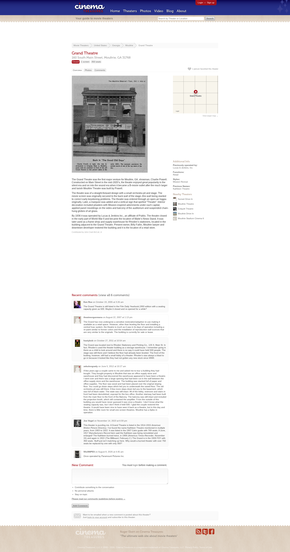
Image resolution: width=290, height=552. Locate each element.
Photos (145, 11)
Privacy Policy (191, 547)
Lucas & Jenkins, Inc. (183, 168)
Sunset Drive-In (185, 199)
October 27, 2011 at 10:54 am (111, 340)
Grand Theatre (146, 45)
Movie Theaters (81, 45)
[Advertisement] (145, 33)
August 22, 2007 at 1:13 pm (119, 317)
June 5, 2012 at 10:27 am (113, 366)
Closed (75, 61)
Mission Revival (180, 182)
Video (158, 11)
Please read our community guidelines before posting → (98, 499)
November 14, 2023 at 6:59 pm (112, 421)
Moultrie (129, 45)
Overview (77, 70)
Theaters (130, 11)
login (135, 465)
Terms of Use (205, 547)
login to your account (97, 517)
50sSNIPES (89, 452)
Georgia (116, 45)
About (181, 11)
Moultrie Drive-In (186, 213)
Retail (175, 174)
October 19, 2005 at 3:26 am (110, 302)
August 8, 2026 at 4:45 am (111, 452)
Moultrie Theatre (186, 204)
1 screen (85, 61)
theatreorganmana (93, 317)
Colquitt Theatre (185, 208)
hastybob (88, 340)
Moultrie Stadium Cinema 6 (191, 218)
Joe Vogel (89, 421)
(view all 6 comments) (114, 295)
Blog (170, 11)
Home (115, 11)
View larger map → (210, 116)
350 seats (96, 61)
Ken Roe (88, 302)
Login (200, 2)
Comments (100, 70)
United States (100, 45)
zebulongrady (91, 366)
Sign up (210, 2)
